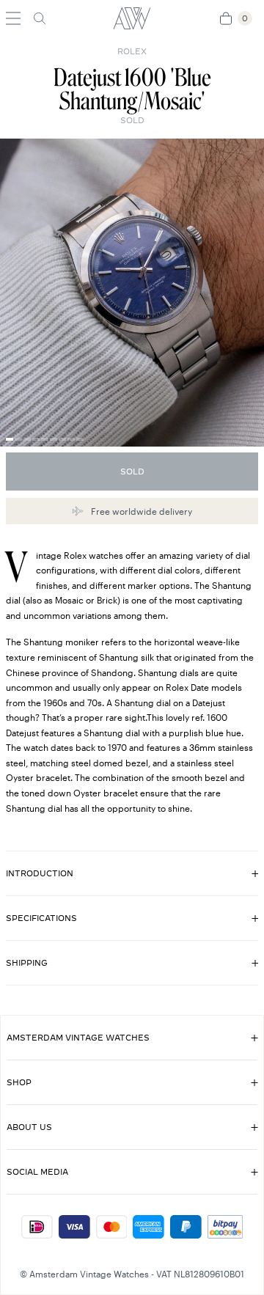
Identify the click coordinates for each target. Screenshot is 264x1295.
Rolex (132, 51)
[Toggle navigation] (13, 18)
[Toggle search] (39, 18)
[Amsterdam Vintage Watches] (132, 18)
